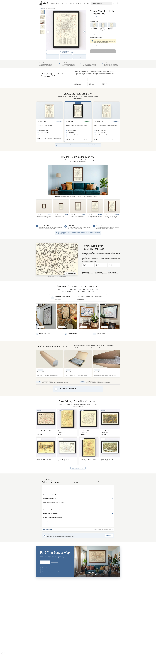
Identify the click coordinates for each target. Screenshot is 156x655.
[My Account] (114, 3)
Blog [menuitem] (88, 3)
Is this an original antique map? (50, 498)
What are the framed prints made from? (51, 509)
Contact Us (108, 535)
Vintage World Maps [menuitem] (80, 3)
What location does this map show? (50, 487)
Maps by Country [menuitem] (55, 3)
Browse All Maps (54, 561)
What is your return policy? (49, 524)
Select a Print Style (103, 51)
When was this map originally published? (52, 490)
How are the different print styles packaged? (52, 517)
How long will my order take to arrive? (51, 513)
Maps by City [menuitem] (71, 3)
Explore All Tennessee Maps (78, 468)
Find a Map (45, 562)
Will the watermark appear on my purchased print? (53, 502)
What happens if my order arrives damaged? (52, 521)
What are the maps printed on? (49, 505)
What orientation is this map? (49, 494)
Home (41, 8)
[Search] (110, 3)
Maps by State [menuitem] (64, 3)
